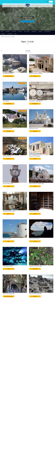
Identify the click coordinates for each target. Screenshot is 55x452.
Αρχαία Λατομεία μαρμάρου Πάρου (9, 293)
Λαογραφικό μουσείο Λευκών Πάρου (9, 211)
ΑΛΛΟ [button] (15, 33)
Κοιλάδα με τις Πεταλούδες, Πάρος (35, 266)
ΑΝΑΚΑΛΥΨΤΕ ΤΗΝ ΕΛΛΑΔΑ (27, 21)
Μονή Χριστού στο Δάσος (33, 128)
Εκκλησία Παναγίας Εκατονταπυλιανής (36, 73)
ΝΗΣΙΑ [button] (2, 31)
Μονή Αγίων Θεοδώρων (7, 156)
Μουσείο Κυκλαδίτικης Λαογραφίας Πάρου (36, 183)
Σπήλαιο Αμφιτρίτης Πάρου (7, 266)
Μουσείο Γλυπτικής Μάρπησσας (34, 156)
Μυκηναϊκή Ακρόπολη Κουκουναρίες (35, 293)
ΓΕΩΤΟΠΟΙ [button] (20, 31)
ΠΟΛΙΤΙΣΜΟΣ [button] (14, 31)
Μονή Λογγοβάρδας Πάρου (7, 128)
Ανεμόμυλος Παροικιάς (7, 238)
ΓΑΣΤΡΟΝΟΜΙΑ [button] (9, 33)
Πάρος (9, 36)
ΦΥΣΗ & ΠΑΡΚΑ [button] (26, 31)
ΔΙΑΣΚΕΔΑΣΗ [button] (3, 33)
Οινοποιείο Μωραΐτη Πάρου (34, 211)
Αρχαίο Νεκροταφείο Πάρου (8, 73)
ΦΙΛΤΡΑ (1, 50)
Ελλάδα (2, 36)
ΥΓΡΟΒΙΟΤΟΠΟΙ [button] (34, 31)
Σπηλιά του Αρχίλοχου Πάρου (34, 238)
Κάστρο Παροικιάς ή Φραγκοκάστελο (35, 101)
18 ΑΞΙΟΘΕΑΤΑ (28, 50)
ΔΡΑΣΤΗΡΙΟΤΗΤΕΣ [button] (47, 31)
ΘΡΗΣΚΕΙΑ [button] (40, 31)
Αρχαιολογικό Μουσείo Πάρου (8, 183)
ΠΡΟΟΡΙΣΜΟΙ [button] (7, 31)
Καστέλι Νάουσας (6, 101)
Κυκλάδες (6, 36)
